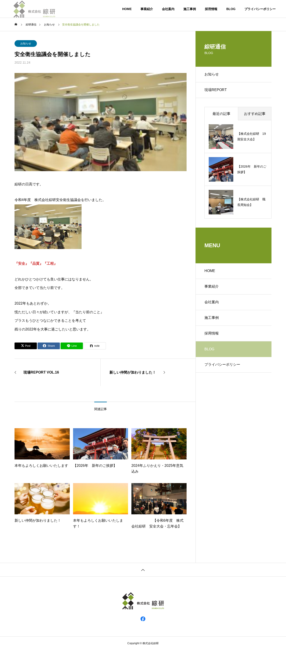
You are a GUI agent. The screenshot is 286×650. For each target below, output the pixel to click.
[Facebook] (143, 618)
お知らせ (25, 43)
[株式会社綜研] (34, 9)
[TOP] (143, 569)
